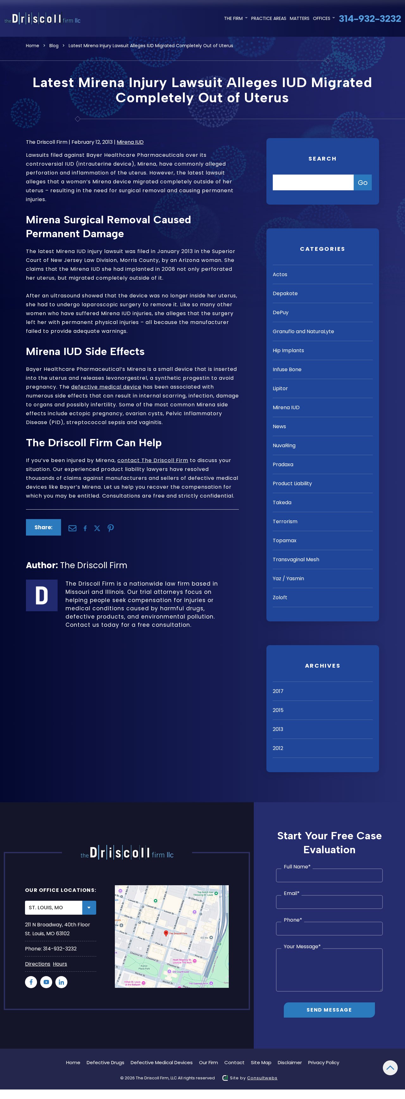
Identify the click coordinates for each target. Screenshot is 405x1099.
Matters (299, 18)
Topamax (284, 540)
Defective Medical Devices (162, 1062)
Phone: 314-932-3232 (51, 948)
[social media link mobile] (31, 982)
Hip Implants (288, 350)
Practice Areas (268, 18)
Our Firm (208, 1062)
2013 (278, 729)
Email (292, 893)
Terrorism (285, 521)
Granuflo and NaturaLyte (303, 331)
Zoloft (280, 597)
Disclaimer (290, 1062)
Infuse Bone (287, 369)
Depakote (285, 293)
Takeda (282, 502)
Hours (60, 964)
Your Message (302, 946)
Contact (234, 1062)
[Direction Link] (172, 936)
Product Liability (292, 483)
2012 (278, 748)
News (279, 426)
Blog (54, 45)
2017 (278, 691)
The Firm (234, 18)
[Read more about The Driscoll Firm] (42, 583)
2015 (278, 710)
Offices (322, 18)
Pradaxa (283, 464)
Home (32, 45)
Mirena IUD (130, 142)
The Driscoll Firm (93, 565)
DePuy (281, 312)
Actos (280, 274)
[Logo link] (43, 18)
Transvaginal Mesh (296, 559)
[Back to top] (390, 1067)
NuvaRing (284, 445)
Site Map (261, 1062)
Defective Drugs (105, 1062)
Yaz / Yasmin (288, 578)
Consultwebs (262, 1078)
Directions (37, 964)
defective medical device (106, 387)
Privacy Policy (323, 1062)
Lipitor (280, 388)
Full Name (297, 866)
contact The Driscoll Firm (152, 460)
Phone (293, 920)
